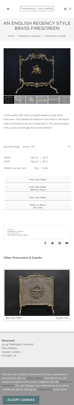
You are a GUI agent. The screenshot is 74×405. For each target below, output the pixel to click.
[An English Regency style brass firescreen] (37, 72)
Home (11, 36)
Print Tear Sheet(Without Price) (38, 188)
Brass (26, 235)
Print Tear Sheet (38, 180)
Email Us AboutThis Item (38, 206)
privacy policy (35, 378)
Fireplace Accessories (29, 36)
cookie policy (45, 389)
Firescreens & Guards (55, 36)
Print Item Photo (37, 198)
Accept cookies (21, 400)
